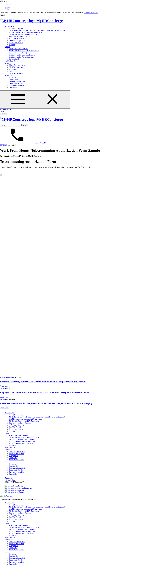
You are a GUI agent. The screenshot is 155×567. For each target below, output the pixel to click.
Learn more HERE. (91, 13)
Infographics (13, 69)
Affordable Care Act (16, 39)
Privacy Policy (10, 480)
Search (3, 114)
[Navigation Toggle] (35, 99)
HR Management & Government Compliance (25, 32)
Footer (7, 9)
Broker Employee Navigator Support (22, 53)
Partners (7, 47)
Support (12, 45)
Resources (8, 63)
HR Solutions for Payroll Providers (21, 57)
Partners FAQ (14, 59)
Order (2, 111)
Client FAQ (13, 71)
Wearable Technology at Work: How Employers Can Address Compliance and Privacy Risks (43, 381)
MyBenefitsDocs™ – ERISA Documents (24, 34)
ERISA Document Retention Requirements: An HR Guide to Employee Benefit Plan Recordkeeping (46, 403)
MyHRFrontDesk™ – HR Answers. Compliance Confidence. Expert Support (37, 30)
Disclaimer (8, 478)
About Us (8, 75)
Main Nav (8, 5)
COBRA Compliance (17, 41)
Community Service (16, 83)
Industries (12, 77)
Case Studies (13, 79)
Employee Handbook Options (20, 36)
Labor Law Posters (16, 43)
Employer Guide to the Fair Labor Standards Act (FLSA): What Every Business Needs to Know (44, 392)
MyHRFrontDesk (6, 109)
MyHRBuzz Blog (11, 61)
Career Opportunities (16, 85)
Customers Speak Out (17, 81)
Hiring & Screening (16, 28)
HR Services (9, 26)
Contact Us (13, 88)
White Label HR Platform (18, 49)
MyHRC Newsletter (16, 67)
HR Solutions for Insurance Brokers (22, 55)
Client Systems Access (17, 65)
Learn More (4, 386)
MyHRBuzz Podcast (16, 73)
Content (7, 7)
